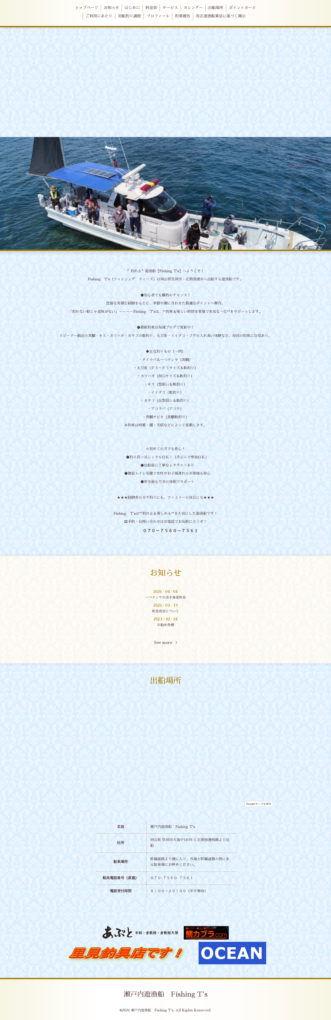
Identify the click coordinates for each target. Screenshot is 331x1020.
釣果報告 (182, 16)
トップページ (86, 8)
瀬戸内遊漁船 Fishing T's (166, 994)
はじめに (132, 8)
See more (165, 642)
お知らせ (111, 8)
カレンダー (193, 8)
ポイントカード (242, 8)
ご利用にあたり (99, 16)
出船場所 (215, 8)
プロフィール (158, 16)
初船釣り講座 (129, 16)
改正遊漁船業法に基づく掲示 (221, 16)
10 (196, 245)
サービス (170, 8)
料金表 (151, 8)
